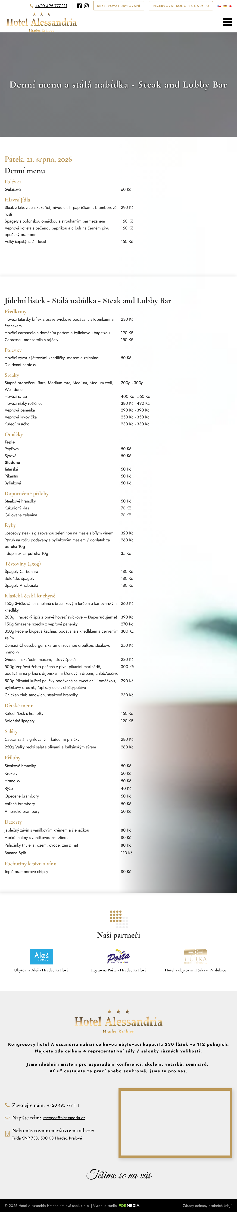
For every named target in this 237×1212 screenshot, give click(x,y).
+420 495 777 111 (51, 6)
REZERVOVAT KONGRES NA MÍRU (181, 5)
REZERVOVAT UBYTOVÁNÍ (118, 5)
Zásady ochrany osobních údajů (207, 1205)
